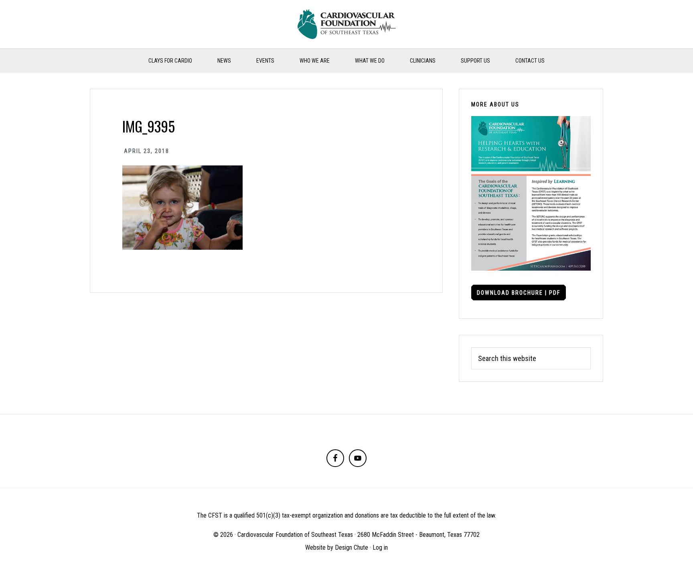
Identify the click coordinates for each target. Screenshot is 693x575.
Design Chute (351, 547)
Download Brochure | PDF (518, 293)
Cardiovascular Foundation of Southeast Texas (346, 24)
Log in (380, 547)
